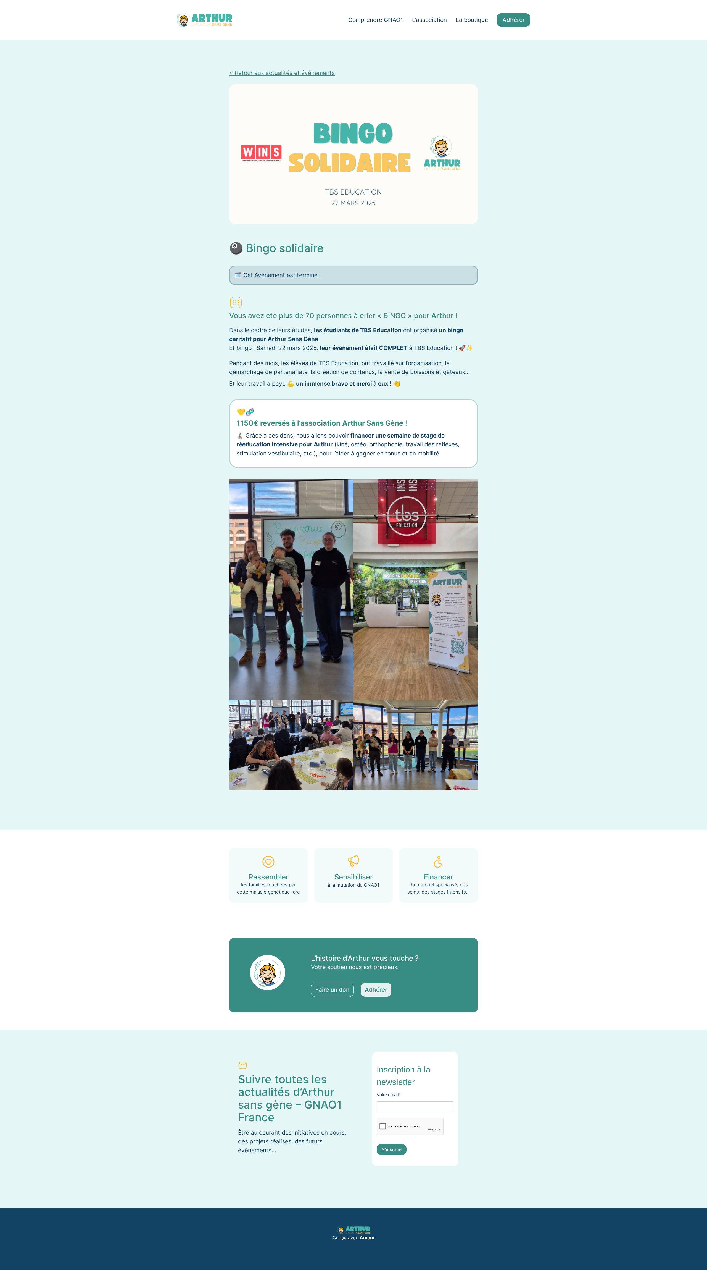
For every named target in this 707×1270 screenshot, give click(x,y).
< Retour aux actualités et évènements (282, 72)
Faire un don (332, 989)
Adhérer (513, 19)
